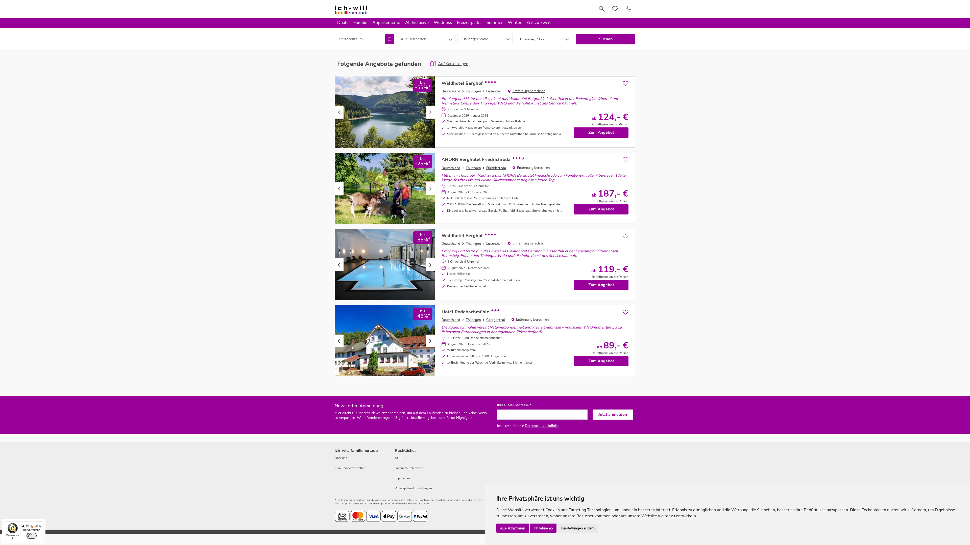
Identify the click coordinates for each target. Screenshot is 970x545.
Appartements (386, 22)
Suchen (606, 39)
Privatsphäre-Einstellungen (413, 488)
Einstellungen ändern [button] (578, 528)
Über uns (341, 458)
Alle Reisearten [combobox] (413, 39)
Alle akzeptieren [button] (512, 528)
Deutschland (451, 91)
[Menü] (42, 522)
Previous (339, 112)
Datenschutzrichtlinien (542, 425)
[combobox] (360, 39)
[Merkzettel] (615, 9)
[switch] (32, 536)
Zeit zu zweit (538, 22)
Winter (514, 22)
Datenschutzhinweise (409, 468)
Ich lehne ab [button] (543, 528)
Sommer (495, 22)
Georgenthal (495, 320)
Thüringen (473, 91)
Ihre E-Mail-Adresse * (514, 405)
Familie (360, 22)
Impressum (402, 478)
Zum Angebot (601, 132)
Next (430, 112)
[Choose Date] (389, 39)
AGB (398, 458)
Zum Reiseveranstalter (350, 468)
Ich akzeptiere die (528, 425)
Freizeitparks (469, 22)
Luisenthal (493, 91)
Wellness (443, 22)
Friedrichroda (496, 168)
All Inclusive (417, 22)
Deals (342, 22)
